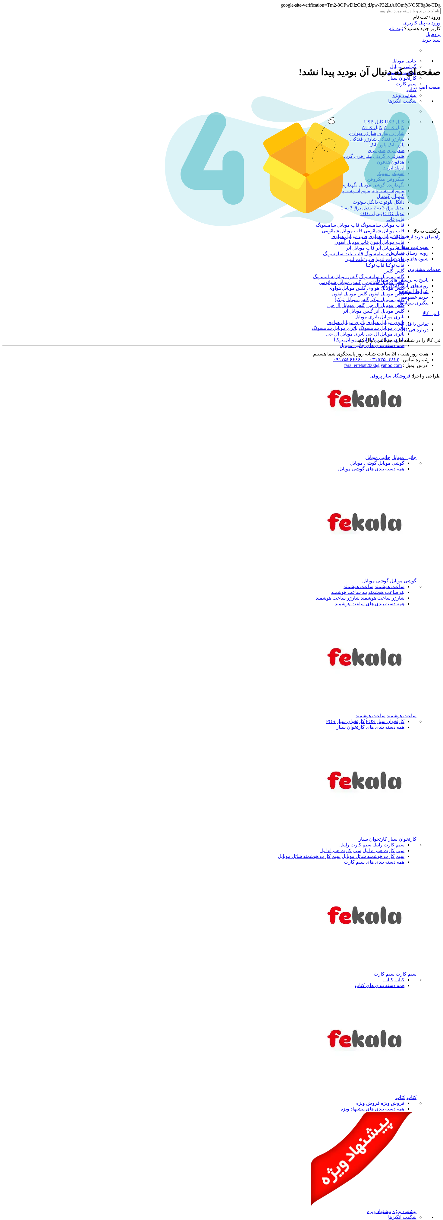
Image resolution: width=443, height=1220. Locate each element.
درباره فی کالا (415, 329)
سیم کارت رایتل (388, 844)
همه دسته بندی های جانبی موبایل (372, 345)
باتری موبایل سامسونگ (381, 328)
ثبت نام (395, 28)
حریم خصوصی (414, 297)
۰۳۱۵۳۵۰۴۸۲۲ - (381, 359)
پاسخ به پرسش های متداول (402, 279)
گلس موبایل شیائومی (340, 282)
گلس (399, 270)
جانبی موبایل (403, 60)
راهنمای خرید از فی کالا (417, 236)
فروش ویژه (392, 1103)
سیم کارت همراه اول (383, 850)
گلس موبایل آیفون (386, 293)
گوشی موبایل (391, 463)
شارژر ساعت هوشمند (382, 597)
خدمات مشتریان (424, 269)
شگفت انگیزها (402, 1217)
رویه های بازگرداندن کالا (405, 285)
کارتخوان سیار (402, 78)
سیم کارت (406, 83)
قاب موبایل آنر (390, 247)
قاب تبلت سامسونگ (384, 253)
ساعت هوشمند (389, 586)
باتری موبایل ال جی (385, 333)
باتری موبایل (392, 316)
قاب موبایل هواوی (386, 236)
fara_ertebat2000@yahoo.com (373, 365)
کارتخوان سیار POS (385, 721)
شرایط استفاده (414, 291)
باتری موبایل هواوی (385, 322)
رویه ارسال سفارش (408, 253)
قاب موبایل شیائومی (384, 230)
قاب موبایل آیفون (387, 242)
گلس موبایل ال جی (385, 305)
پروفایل (433, 34)
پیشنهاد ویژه (404, 1211)
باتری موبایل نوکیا (351, 339)
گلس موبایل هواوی (347, 288)
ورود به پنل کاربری (422, 22)
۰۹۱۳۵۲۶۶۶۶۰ (348, 359)
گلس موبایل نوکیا (387, 299)
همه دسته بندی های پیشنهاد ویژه (372, 1108)
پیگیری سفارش (413, 302)
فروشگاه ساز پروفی (389, 375)
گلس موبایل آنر (389, 311)
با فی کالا (432, 313)
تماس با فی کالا (413, 324)
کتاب (411, 89)
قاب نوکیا (395, 265)
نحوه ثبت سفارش (411, 247)
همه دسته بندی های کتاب (379, 985)
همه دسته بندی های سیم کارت (374, 862)
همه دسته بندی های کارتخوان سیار (370, 727)
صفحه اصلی (428, 87)
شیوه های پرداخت (411, 258)
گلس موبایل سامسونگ (381, 276)
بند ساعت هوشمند (386, 592)
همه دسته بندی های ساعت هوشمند (369, 603)
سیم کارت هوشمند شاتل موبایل (373, 856)
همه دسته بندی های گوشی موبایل (371, 468)
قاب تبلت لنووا (389, 259)
